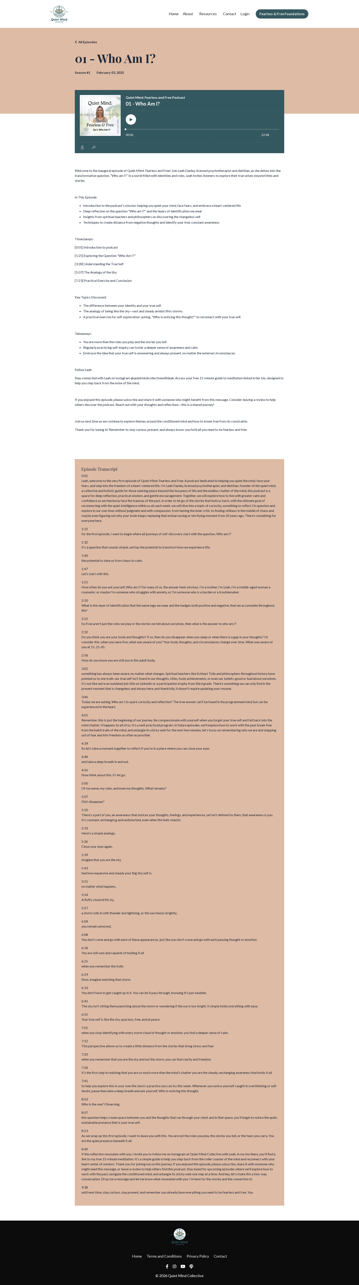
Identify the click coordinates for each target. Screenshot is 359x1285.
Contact (229, 13)
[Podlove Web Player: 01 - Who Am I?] (179, 121)
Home (174, 13)
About (188, 13)
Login (245, 13)
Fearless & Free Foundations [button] (282, 14)
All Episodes (87, 42)
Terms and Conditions (164, 1256)
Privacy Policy (198, 1256)
